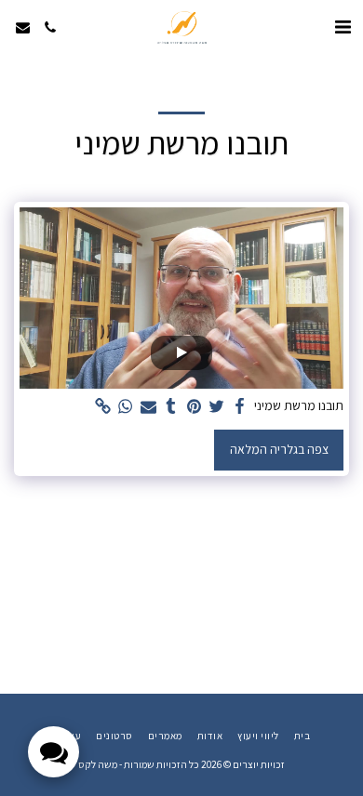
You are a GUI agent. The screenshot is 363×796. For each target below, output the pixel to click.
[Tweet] (216, 407)
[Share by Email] (149, 407)
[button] (342, 27)
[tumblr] (171, 407)
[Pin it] (194, 407)
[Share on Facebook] (240, 407)
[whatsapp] (125, 407)
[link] (103, 407)
